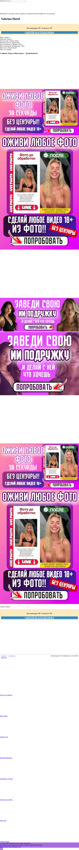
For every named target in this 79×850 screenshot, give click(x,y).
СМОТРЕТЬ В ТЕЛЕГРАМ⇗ (39, 32)
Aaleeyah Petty (4, 841)
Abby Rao (3, 820)
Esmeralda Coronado (6, 779)
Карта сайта (4, 847)
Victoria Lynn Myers (6, 800)
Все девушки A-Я (14, 847)
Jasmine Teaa (4, 737)
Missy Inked (4, 716)
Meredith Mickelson (6, 758)
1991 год (4, 657)
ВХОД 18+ (7, 10)
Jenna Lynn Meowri (6, 695)
